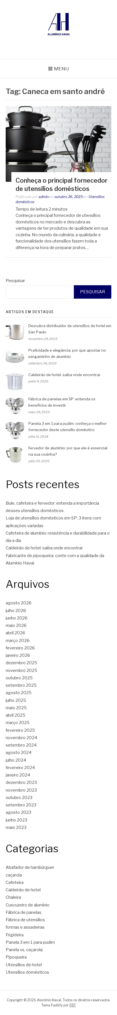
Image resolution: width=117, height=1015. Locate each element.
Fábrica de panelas (23, 912)
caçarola (14, 875)
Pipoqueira (16, 957)
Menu (61, 69)
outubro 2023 (19, 797)
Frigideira (15, 934)
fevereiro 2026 (20, 648)
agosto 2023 (18, 812)
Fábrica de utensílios (25, 919)
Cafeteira (15, 882)
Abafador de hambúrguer (30, 867)
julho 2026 (16, 610)
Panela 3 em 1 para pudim (30, 942)
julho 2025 (16, 700)
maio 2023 (16, 827)
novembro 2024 (21, 737)
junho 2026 (17, 618)
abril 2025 (15, 715)
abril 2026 (15, 632)
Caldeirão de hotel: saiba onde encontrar (64, 374)
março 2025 (18, 722)
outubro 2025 (19, 677)
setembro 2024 (21, 745)
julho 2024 (16, 760)
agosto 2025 (19, 692)
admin (44, 197)
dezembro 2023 (21, 782)
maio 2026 (16, 625)
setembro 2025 (21, 685)
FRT (73, 1005)
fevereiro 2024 (20, 767)
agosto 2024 (19, 752)
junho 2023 (16, 820)
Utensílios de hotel (24, 964)
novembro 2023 (21, 790)
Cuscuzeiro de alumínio (27, 905)
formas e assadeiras (25, 927)
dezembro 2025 (21, 662)
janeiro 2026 (18, 655)
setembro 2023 (21, 805)
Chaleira (13, 897)
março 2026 (18, 640)
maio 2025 (16, 707)
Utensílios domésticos (27, 972)
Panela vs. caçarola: (24, 949)
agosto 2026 (19, 603)
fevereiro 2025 (20, 730)
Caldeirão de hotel (23, 889)
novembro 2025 (21, 670)
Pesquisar (15, 280)
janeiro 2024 (18, 775)
